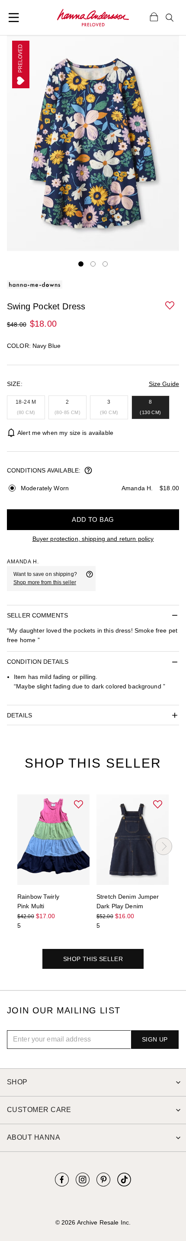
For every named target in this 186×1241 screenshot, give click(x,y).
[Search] (169, 18)
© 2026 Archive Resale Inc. (93, 1222)
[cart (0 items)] (154, 16)
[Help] (89, 578)
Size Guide (164, 383)
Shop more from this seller (44, 582)
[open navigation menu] (14, 18)
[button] (170, 306)
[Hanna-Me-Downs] (93, 17)
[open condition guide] (88, 471)
